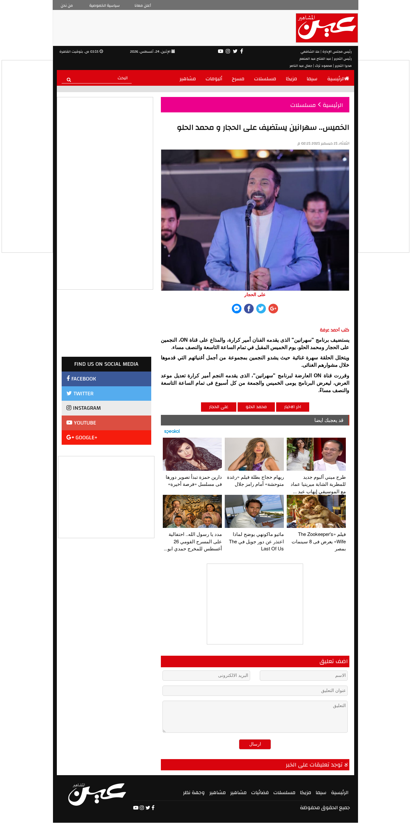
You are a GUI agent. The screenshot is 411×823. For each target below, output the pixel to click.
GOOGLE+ (86, 437)
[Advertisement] (106, 496)
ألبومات (214, 78)
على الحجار (218, 407)
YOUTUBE (84, 422)
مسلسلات (265, 78)
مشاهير (187, 78)
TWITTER (82, 393)
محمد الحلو (256, 407)
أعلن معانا (143, 5)
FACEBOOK (83, 378)
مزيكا (291, 78)
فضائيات (260, 792)
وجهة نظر (194, 792)
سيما (312, 78)
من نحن (67, 5)
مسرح (238, 78)
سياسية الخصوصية (104, 5)
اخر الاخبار (292, 407)
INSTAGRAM (86, 408)
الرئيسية (336, 78)
